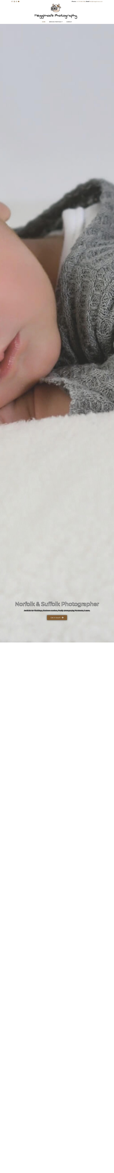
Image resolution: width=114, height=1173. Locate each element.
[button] (57, 617)
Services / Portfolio (55, 21)
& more (87, 610)
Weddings (38, 610)
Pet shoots (79, 610)
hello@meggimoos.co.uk (96, 1)
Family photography (66, 610)
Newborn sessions (50, 610)
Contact (69, 21)
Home (43, 21)
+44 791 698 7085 (80, 1)
